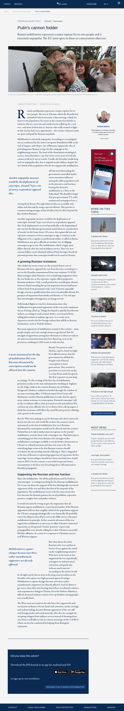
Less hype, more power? (100, 455)
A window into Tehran (99, 236)
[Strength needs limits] (103, 265)
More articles (105, 138)
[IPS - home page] (62, 4)
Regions (18, 4)
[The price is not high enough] (103, 381)
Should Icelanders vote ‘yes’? (102, 434)
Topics (7, 4)
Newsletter (90, 707)
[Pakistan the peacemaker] (103, 342)
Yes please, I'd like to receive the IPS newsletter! (65, 687)
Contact (12, 707)
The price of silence (98, 316)
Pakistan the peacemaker (101, 353)
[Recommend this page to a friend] (104, 21)
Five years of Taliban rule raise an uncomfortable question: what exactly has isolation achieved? (102, 323)
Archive (111, 707)
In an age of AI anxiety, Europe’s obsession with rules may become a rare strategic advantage (102, 462)
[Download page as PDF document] (86, 636)
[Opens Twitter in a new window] (95, 21)
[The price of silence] (103, 306)
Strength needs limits (99, 275)
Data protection (64, 707)
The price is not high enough (102, 392)
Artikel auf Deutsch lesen (27, 104)
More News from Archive (103, 413)
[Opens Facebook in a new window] (99, 21)
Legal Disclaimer (36, 707)
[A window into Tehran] (103, 226)
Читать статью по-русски (50, 104)
